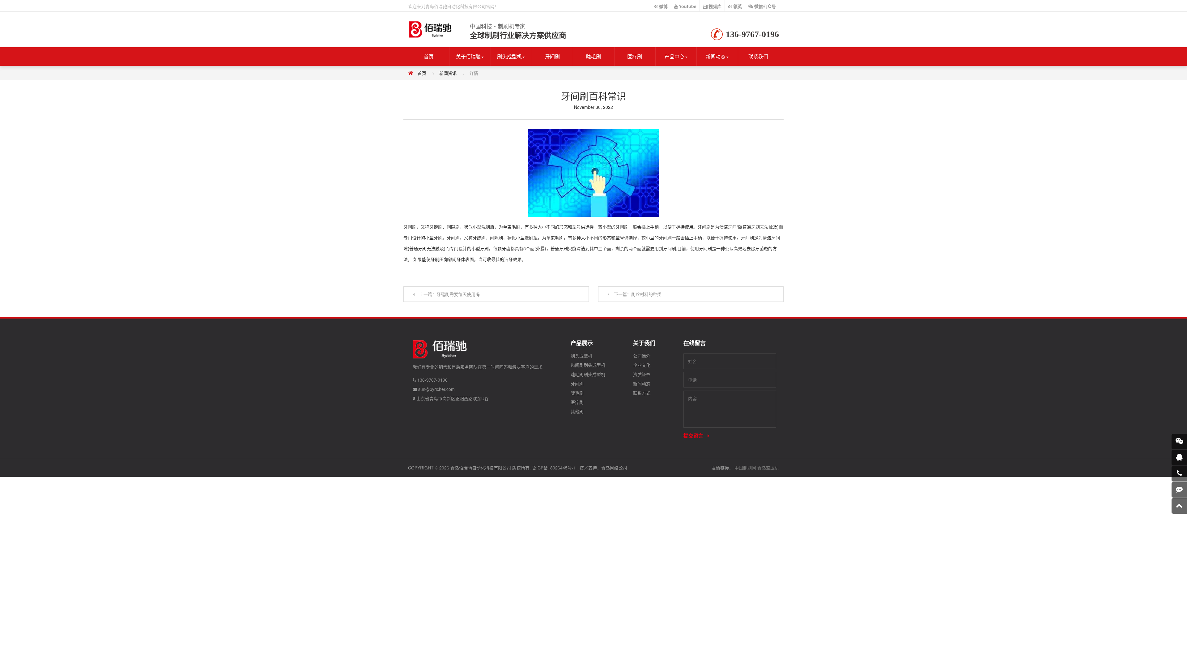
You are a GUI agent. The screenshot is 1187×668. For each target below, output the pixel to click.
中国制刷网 (745, 468)
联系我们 (758, 56)
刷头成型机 (509, 56)
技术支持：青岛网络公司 (603, 468)
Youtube (687, 6)
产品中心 (674, 56)
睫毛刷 (593, 56)
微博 (663, 6)
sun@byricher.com (436, 389)
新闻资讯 (448, 73)
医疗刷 (634, 56)
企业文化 (641, 365)
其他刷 (577, 411)
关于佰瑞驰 (468, 56)
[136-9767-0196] (1179, 474)
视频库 (714, 6)
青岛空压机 (768, 468)
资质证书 (641, 374)
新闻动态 (715, 56)
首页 (429, 56)
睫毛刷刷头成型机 (588, 374)
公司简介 (641, 356)
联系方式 (641, 393)
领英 (737, 6)
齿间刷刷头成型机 (588, 365)
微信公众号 (765, 6)
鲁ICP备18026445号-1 (554, 468)
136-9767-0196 (432, 380)
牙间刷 (552, 56)
